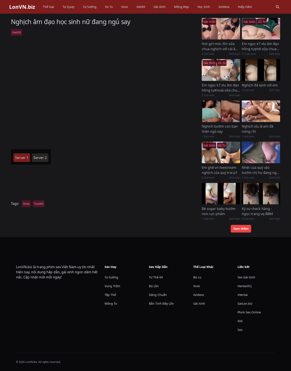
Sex (240, 330)
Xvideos (224, 7)
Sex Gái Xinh (246, 277)
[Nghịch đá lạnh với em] (261, 70)
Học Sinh (203, 7)
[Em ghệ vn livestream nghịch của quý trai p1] (221, 152)
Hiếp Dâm (245, 7)
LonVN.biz (22, 6)
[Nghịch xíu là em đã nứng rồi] (261, 111)
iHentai (243, 295)
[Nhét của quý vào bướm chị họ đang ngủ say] (261, 152)
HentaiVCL (245, 286)
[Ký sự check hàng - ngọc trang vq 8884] (261, 193)
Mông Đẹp (181, 7)
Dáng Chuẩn (158, 295)
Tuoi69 (38, 204)
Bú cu (197, 277)
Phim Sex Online (249, 312)
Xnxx (124, 7)
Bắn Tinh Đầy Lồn (161, 303)
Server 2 (40, 157)
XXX (240, 321)
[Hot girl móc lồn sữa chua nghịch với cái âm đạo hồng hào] (221, 28)
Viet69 (140, 7)
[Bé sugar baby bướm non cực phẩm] (221, 193)
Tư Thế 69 (156, 277)
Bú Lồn (154, 286)
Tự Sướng (90, 7)
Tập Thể (110, 295)
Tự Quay (68, 7)
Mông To (111, 303)
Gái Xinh (160, 7)
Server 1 (21, 157)
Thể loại (48, 7)
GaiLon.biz (245, 303)
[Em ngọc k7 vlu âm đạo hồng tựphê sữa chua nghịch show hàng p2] (261, 28)
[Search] (277, 7)
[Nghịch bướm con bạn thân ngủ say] (221, 111)
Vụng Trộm (112, 286)
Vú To (109, 7)
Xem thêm (241, 229)
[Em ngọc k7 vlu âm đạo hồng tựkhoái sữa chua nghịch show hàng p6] (221, 70)
